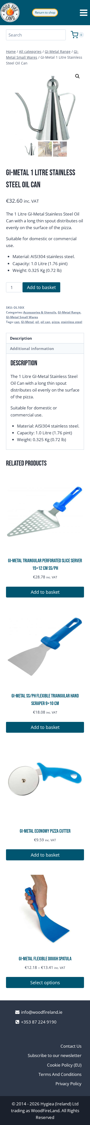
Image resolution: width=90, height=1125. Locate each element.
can (17, 322)
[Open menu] (83, 12)
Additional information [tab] (32, 348)
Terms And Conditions (60, 1074)
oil (37, 322)
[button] (77, 76)
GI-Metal (27, 322)
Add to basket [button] (45, 592)
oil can (45, 322)
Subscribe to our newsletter (55, 1055)
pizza (56, 322)
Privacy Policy (69, 1083)
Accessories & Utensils (39, 312)
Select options (45, 982)
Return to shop (45, 12)
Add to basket (41, 287)
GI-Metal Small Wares (22, 317)
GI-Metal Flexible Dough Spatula (45, 959)
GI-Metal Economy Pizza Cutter (45, 831)
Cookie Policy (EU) (64, 1065)
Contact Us (71, 1046)
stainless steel (71, 322)
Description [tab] (21, 338)
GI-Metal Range (69, 312)
